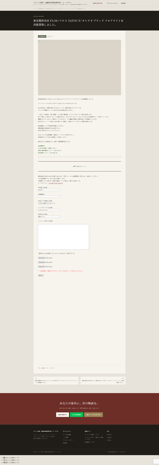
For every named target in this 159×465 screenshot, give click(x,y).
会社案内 (123, 3)
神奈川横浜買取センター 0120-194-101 (117, 452)
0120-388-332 (97, 3)
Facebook (109, 434)
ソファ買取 (65, 437)
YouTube (109, 440)
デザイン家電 (41, 368)
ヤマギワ (52, 368)
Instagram (109, 437)
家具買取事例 (41, 8)
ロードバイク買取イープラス (92, 434)
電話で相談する (62, 414)
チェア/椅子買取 (67, 434)
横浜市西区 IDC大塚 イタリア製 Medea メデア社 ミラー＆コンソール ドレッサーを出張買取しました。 (103, 380)
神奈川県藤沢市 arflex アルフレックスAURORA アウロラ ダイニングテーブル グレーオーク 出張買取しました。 (56, 380)
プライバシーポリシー (112, 3)
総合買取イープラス (90, 442)
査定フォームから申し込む (93, 414)
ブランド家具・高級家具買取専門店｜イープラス (60, 3)
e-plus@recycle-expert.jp (56, 183)
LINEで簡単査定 (76, 414)
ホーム (34, 8)
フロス (47, 368)
